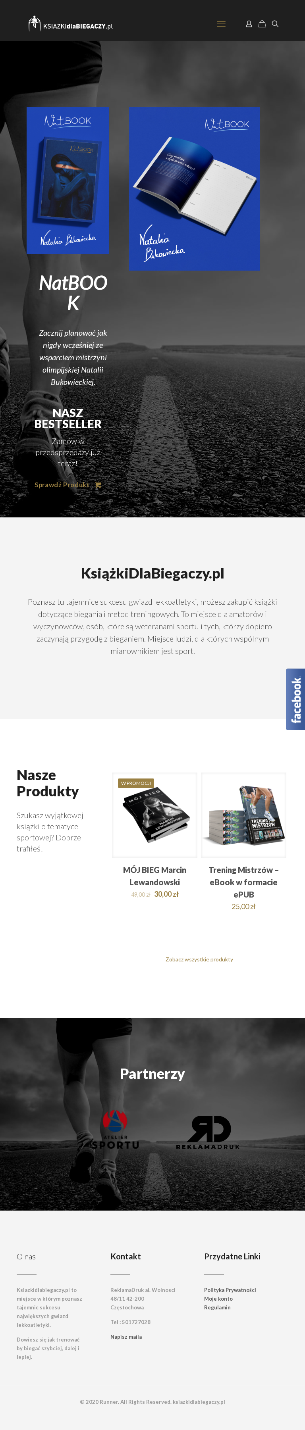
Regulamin (217, 1307)
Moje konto (218, 1298)
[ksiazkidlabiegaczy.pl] (71, 24)
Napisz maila (126, 1337)
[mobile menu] (221, 24)
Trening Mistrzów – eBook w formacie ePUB (243, 882)
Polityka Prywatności (230, 1290)
